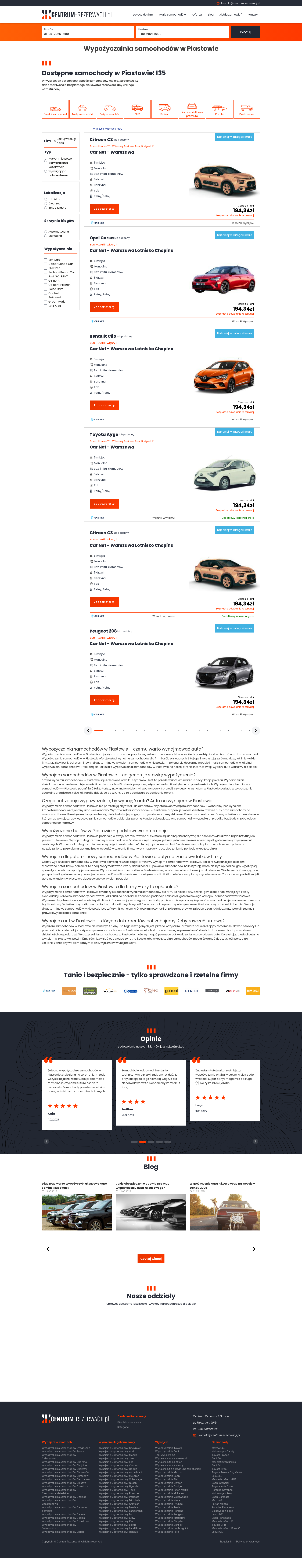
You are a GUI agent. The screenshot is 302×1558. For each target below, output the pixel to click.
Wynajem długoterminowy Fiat (116, 1461)
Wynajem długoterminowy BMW (117, 1517)
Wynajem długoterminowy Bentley (118, 1507)
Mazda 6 (217, 1500)
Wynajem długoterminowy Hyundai (119, 1486)
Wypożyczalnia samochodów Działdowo (65, 1521)
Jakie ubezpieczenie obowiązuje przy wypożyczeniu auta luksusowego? (68, 1186)
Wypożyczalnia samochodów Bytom (63, 1451)
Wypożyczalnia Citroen (168, 1482)
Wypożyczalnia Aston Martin (171, 1489)
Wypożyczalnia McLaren (169, 1493)
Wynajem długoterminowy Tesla (117, 1489)
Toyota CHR (219, 1524)
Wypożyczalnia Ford (167, 1531)
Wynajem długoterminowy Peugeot (119, 1496)
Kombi (219, 114)
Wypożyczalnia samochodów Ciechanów (66, 1479)
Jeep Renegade (221, 1517)
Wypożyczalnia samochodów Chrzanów (65, 1475)
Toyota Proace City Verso (227, 1472)
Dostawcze (246, 114)
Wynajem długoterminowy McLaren (119, 1475)
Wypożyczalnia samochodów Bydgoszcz (66, 1447)
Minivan (164, 114)
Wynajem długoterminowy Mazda (118, 1454)
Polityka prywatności (248, 1541)
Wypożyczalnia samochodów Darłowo (64, 1514)
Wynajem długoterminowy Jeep (117, 1458)
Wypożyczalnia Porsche (169, 1510)
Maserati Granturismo (224, 1461)
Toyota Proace (220, 1454)
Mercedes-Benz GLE (224, 1479)
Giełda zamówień (230, 15)
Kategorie (123, 1426)
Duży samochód (110, 114)
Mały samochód (82, 114)
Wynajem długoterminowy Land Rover (120, 1528)
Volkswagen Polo (222, 1493)
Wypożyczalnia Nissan (168, 1500)
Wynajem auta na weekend (171, 1458)
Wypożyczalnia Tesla (167, 1507)
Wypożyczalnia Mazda (168, 1472)
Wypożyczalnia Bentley (168, 1524)
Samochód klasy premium (192, 114)
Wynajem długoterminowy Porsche (119, 1493)
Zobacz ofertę (104, 209)
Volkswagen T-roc (222, 1510)
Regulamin (226, 1541)
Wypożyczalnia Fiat (166, 1479)
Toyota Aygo (219, 1468)
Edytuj (245, 32)
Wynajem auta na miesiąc (169, 1465)
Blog (211, 15)
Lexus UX (217, 1531)
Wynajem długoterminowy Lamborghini (121, 1510)
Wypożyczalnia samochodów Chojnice (64, 1465)
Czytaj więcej (151, 1258)
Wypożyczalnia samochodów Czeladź (64, 1496)
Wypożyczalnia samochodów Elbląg (63, 1531)
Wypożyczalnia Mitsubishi (170, 1517)
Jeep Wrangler (220, 1482)
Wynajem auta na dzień (168, 1461)
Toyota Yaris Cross (222, 1486)
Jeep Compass (220, 1496)
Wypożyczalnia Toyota (168, 1447)
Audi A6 (216, 1458)
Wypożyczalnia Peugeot (169, 1514)
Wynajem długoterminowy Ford (116, 1514)
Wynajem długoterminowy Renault (118, 1531)
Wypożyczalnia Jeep (167, 1475)
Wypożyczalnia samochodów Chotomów (65, 1472)
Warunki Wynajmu (243, 223)
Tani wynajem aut (165, 1454)
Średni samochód (55, 114)
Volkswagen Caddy (223, 1451)
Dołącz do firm (143, 15)
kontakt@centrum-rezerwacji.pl (240, 3)
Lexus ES (217, 1475)
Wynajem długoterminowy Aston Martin (121, 1472)
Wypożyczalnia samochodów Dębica (63, 1517)
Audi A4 (216, 1465)
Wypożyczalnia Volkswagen (171, 1496)
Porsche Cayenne (222, 1489)
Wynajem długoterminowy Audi (116, 1451)
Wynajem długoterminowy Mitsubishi (119, 1500)
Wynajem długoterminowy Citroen (118, 1465)
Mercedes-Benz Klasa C (226, 1528)
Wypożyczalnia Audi (167, 1451)
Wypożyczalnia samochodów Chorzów (64, 1468)
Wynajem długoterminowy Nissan (118, 1482)
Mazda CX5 (218, 1447)
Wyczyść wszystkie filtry (107, 128)
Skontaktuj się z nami (129, 1422)
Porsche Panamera (223, 1507)
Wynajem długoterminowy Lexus (117, 1524)
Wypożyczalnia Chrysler (169, 1521)
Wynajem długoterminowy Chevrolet (120, 1447)
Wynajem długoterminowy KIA (116, 1521)
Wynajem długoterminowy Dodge (118, 1468)
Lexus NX (217, 1514)
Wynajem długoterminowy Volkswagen (121, 1479)
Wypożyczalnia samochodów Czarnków (65, 1486)
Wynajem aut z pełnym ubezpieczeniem (178, 1468)
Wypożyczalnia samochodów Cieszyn (64, 1482)
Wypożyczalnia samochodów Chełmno (64, 1461)
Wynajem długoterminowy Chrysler (119, 1503)
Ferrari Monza (220, 1503)
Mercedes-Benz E (222, 1521)
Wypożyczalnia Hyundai (169, 1503)
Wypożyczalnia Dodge (168, 1486)
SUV (137, 114)
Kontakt (252, 15)
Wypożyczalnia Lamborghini (171, 1528)
